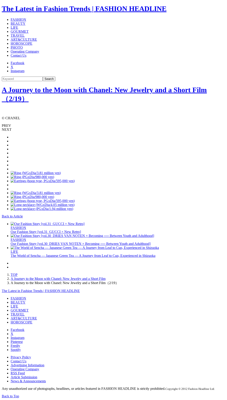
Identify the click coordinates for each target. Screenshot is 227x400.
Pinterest (17, 342)
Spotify (16, 350)
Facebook (17, 63)
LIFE (14, 27)
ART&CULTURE (24, 39)
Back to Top (10, 396)
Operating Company (25, 51)
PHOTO (17, 47)
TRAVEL (18, 35)
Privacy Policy (21, 357)
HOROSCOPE (21, 43)
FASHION (18, 19)
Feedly (15, 346)
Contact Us (18, 55)
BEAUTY (18, 23)
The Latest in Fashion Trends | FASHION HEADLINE (84, 9)
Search (49, 79)
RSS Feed (18, 373)
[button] (113, 126)
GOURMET (20, 31)
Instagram (17, 71)
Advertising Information (27, 365)
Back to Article (12, 216)
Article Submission (24, 377)
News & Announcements (28, 381)
